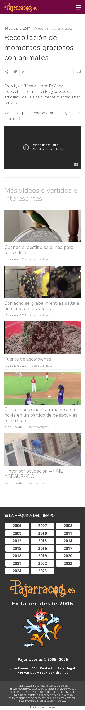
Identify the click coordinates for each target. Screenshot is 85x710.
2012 (17, 540)
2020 (68, 555)
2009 (17, 533)
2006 (17, 525)
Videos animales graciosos (52, 28)
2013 (42, 540)
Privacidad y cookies (36, 672)
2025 (42, 570)
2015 (17, 548)
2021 (17, 563)
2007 (42, 525)
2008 (68, 525)
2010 (42, 533)
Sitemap (61, 672)
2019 (42, 555)
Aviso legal (66, 668)
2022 (42, 563)
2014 (68, 540)
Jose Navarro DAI (23, 668)
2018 (17, 555)
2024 (17, 570)
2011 (68, 533)
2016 (42, 548)
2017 (68, 548)
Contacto (47, 668)
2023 (68, 563)
